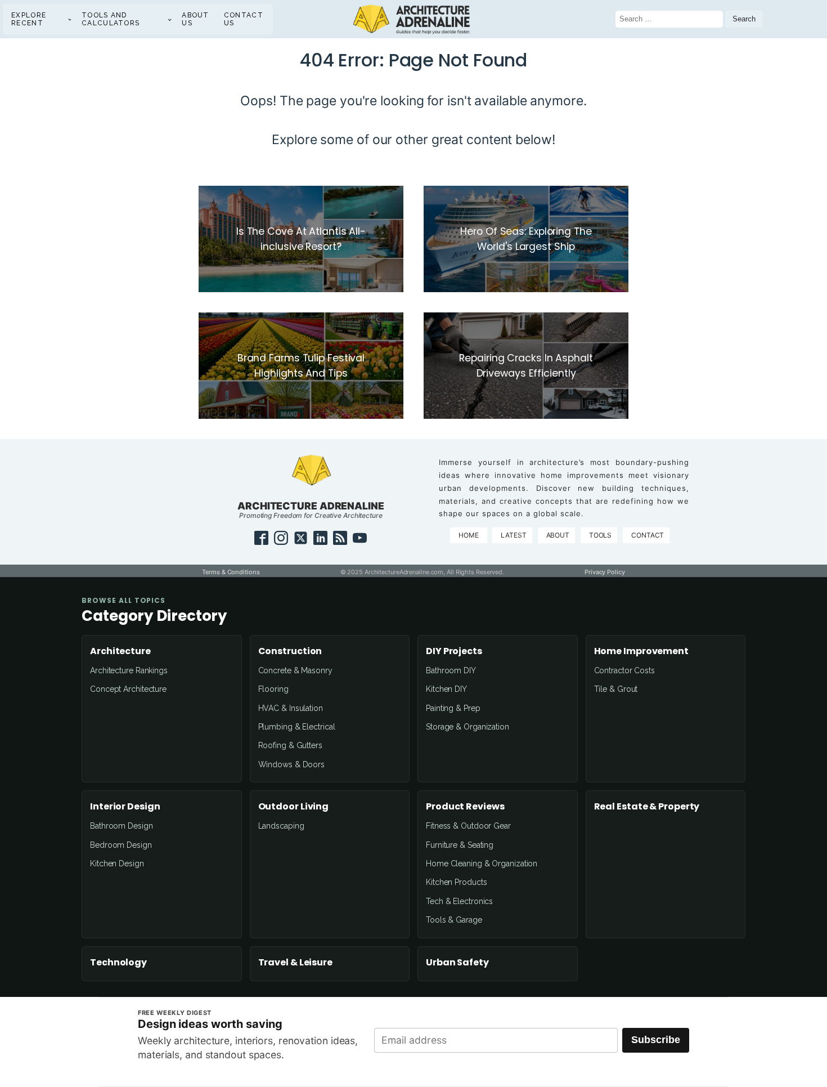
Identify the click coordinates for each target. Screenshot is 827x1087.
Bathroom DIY (451, 670)
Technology (118, 962)
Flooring (273, 689)
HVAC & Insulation (290, 708)
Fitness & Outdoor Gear (468, 825)
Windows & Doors (291, 764)
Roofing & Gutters (290, 745)
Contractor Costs (624, 670)
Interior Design (125, 806)
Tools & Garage (454, 919)
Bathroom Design (121, 825)
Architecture (120, 651)
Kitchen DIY (446, 689)
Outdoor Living (293, 806)
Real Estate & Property (647, 806)
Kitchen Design (117, 863)
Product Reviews (465, 806)
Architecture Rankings (129, 670)
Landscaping (281, 825)
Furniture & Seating (459, 844)
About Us (195, 19)
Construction (290, 651)
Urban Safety (457, 962)
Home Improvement (641, 651)
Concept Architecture (128, 689)
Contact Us (243, 19)
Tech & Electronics (459, 901)
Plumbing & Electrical (296, 726)
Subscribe (655, 1039)
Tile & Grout (616, 689)
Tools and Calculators (111, 19)
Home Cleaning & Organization (481, 863)
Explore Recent (28, 19)
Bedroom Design (121, 844)
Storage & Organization (467, 726)
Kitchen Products (456, 882)
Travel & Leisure (295, 962)
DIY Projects (454, 651)
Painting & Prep (453, 708)
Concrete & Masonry (295, 670)
